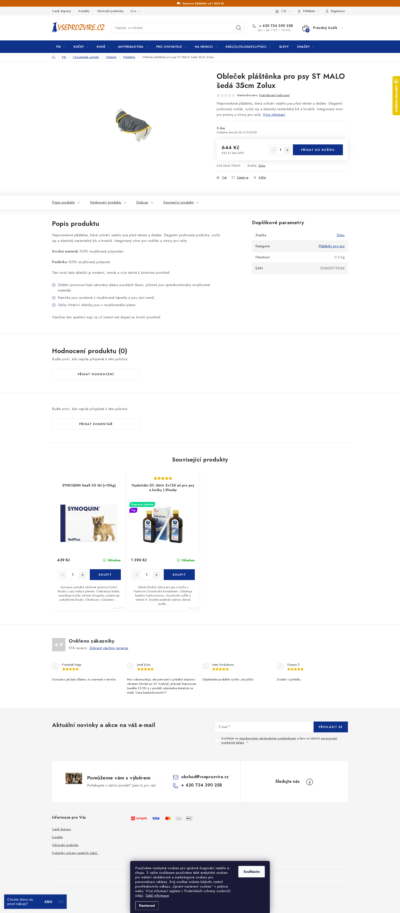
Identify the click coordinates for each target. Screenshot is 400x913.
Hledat (238, 28)
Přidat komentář (96, 424)
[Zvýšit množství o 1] (287, 150)
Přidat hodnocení (96, 374)
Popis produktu (63, 202)
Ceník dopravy (61, 11)
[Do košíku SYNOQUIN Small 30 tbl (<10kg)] (105, 574)
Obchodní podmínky (110, 11)
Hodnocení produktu (105, 202)
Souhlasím (252, 871)
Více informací (274, 114)
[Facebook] (309, 782)
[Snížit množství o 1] (273, 150)
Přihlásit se (331, 727)
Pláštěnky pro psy (332, 246)
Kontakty (84, 11)
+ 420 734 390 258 (275, 26)
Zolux (262, 166)
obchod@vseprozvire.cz (205, 777)
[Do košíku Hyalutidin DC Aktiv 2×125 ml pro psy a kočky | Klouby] (179, 574)
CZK (283, 11)
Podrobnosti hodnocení (274, 95)
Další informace (157, 895)
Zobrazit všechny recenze (109, 648)
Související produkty (178, 202)
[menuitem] (60, 46)
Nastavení (147, 905)
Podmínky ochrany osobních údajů (75, 853)
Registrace (338, 11)
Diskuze (142, 202)
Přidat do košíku (318, 150)
